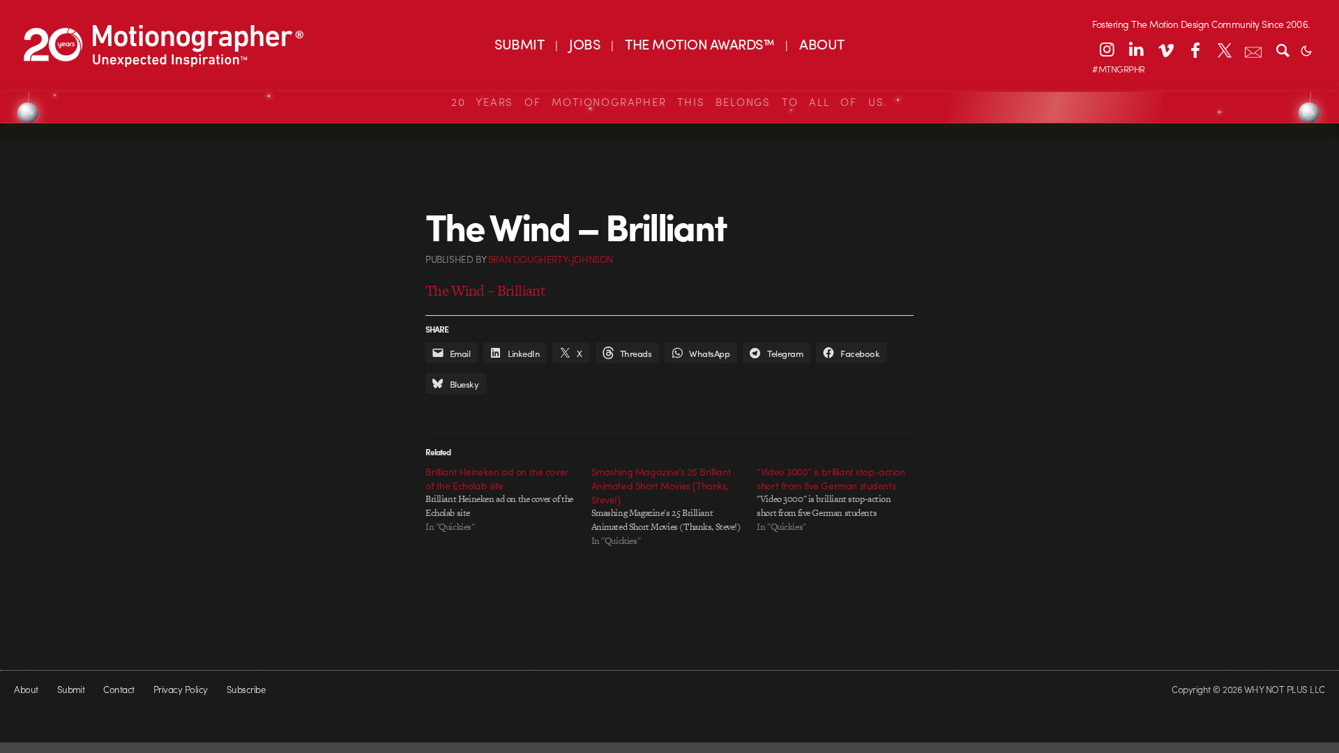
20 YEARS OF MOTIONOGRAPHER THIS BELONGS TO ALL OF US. (669, 101)
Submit (71, 689)
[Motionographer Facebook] (1194, 49)
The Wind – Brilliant (485, 290)
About (26, 689)
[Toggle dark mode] (1306, 49)
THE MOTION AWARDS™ (699, 43)
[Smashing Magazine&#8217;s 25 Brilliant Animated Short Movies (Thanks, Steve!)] (674, 506)
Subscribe (246, 689)
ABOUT (821, 43)
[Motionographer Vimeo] (1165, 49)
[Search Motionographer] (1282, 49)
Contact (118, 689)
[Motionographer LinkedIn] (1136, 49)
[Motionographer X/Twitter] (1223, 49)
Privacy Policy (180, 689)
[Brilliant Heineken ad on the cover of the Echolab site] (508, 499)
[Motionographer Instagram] (1106, 49)
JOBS (584, 43)
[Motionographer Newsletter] (1253, 49)
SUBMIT (519, 43)
